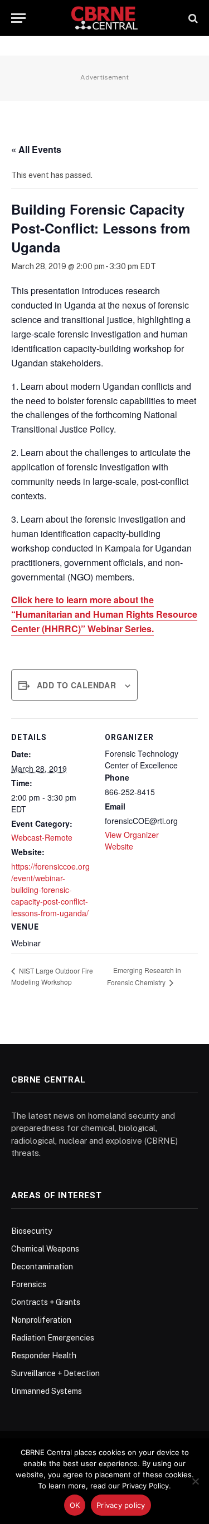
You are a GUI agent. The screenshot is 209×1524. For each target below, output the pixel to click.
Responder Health (43, 1355)
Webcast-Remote (41, 837)
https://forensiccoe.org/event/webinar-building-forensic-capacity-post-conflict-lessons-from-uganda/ (50, 890)
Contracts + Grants (45, 1302)
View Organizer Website (132, 840)
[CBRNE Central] (104, 18)
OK (75, 1505)
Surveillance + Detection (55, 1373)
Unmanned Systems (46, 1391)
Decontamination (42, 1266)
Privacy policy (120, 1505)
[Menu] (18, 18)
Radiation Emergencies (52, 1337)
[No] (195, 1481)
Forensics (28, 1284)
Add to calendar (76, 685)
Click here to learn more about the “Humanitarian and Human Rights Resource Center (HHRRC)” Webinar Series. (104, 614)
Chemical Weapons (45, 1248)
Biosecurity (31, 1231)
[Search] (192, 18)
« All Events (36, 149)
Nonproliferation (41, 1319)
